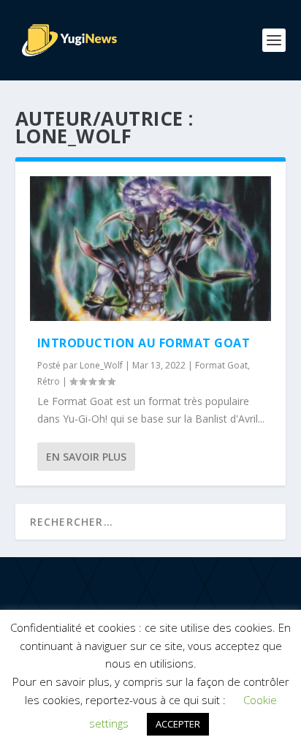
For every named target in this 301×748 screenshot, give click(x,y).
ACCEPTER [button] (178, 723)
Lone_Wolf (101, 365)
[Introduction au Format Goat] (151, 248)
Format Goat (221, 365)
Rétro (48, 381)
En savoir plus (86, 457)
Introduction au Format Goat (144, 343)
